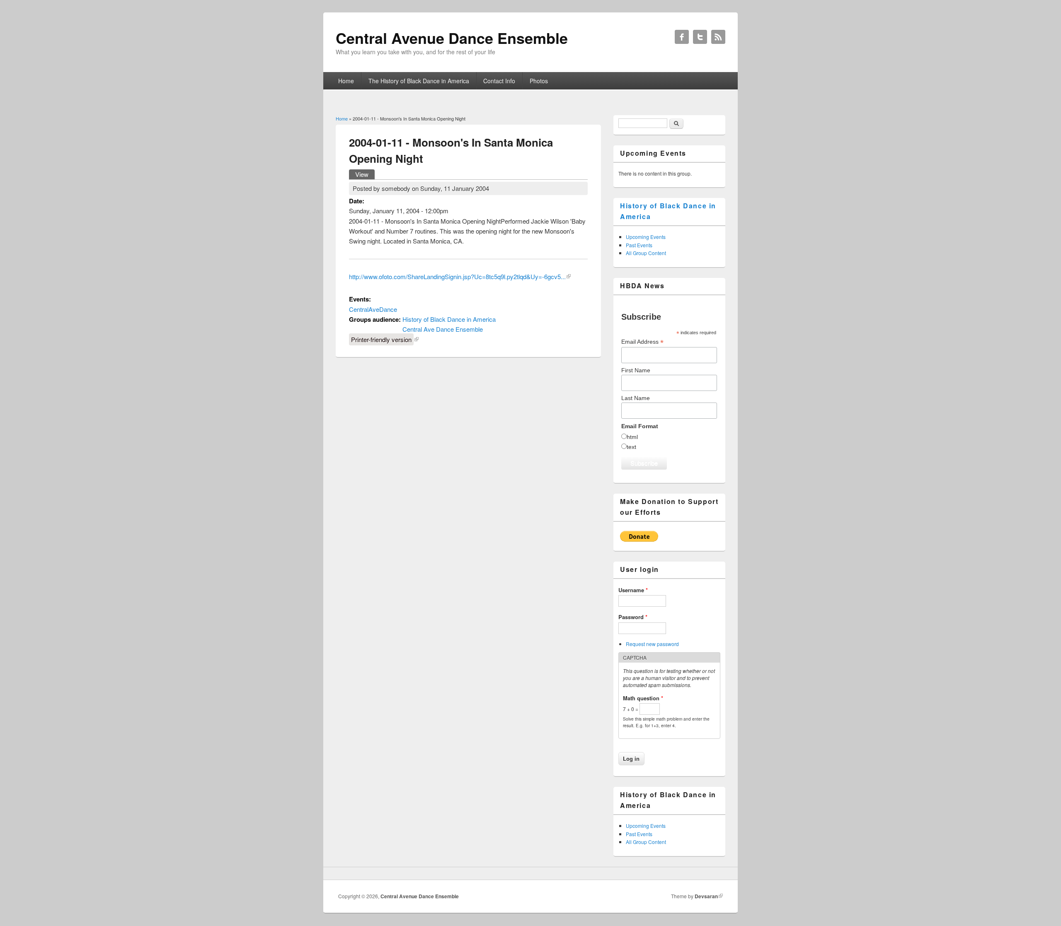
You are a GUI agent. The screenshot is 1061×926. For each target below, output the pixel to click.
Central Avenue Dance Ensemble (419, 896)
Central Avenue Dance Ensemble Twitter (700, 37)
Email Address (642, 342)
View (365, 174)
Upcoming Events (646, 236)
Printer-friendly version (381, 339)
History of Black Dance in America (449, 319)
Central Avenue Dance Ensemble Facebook (682, 37)
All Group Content (646, 252)
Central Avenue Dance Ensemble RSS (718, 37)
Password (632, 617)
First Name (635, 370)
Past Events (639, 244)
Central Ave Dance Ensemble (442, 329)
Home (346, 81)
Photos (539, 81)
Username (633, 590)
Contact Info (499, 81)
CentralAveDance (373, 309)
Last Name (635, 398)
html (632, 437)
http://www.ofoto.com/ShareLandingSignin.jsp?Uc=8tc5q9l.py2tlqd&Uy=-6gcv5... (457, 276)
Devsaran (706, 896)
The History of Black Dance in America (418, 81)
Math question (643, 698)
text (631, 447)
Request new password (652, 643)
